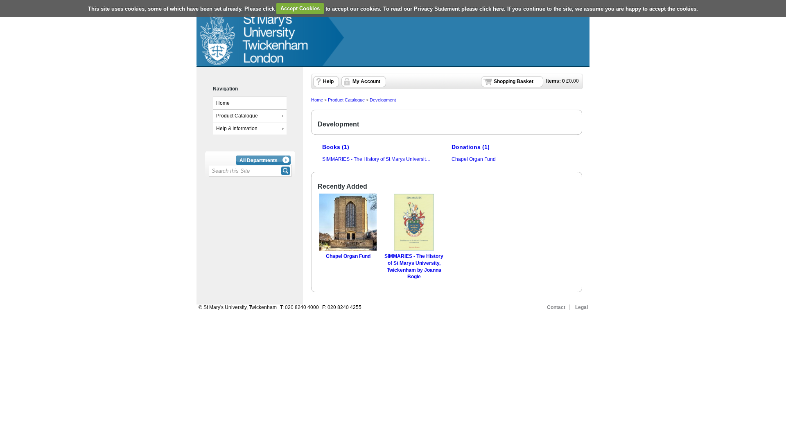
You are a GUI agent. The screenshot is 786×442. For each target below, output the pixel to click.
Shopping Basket (513, 81)
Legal (581, 307)
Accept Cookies (300, 8)
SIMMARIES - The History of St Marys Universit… (376, 159)
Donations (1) (471, 147)
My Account (366, 81)
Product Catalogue (237, 116)
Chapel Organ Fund (474, 159)
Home (223, 103)
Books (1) (335, 147)
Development (383, 99)
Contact (556, 307)
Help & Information (236, 128)
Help (328, 81)
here (498, 8)
